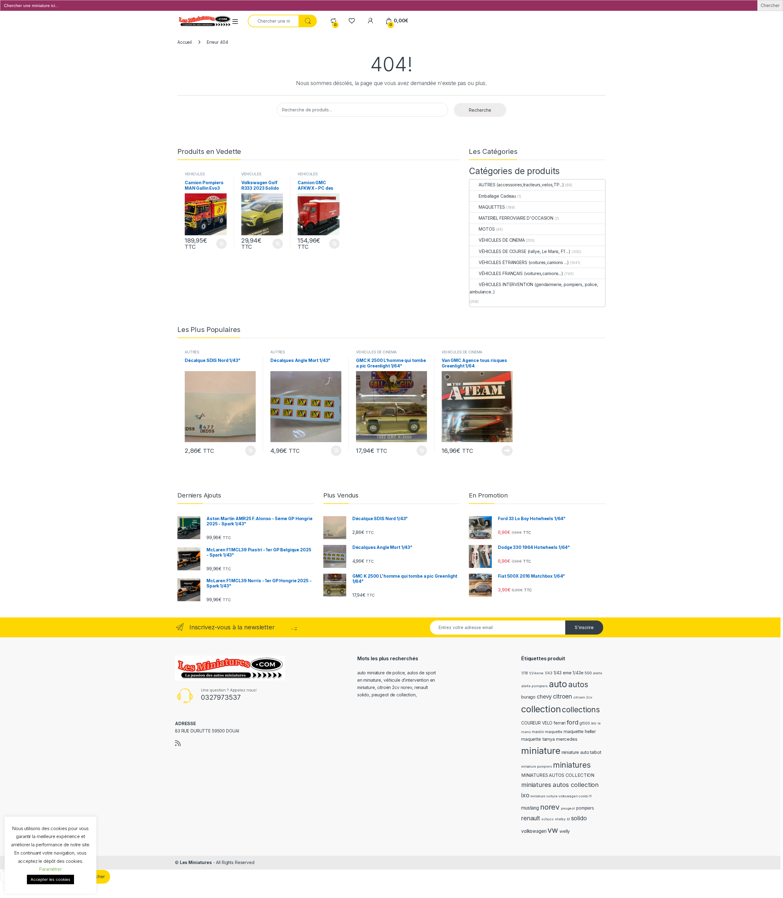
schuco (547, 819)
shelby (560, 819)
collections (580, 709)
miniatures (572, 764)
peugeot (568, 808)
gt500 (584, 723)
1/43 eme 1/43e (569, 672)
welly (564, 831)
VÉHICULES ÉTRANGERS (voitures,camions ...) (524, 262)
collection (541, 709)
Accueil (184, 42)
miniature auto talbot (581, 752)
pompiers (585, 808)
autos (578, 684)
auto (558, 684)
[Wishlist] (351, 21)
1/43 (548, 673)
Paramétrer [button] (50, 869)
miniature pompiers (536, 767)
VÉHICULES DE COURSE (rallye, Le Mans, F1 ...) (524, 251)
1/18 (524, 673)
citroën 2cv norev (394, 687)
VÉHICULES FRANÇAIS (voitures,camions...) (521, 273)
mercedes (566, 739)
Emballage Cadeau (497, 196)
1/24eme (536, 673)
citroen (562, 696)
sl (568, 819)
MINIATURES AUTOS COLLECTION (557, 775)
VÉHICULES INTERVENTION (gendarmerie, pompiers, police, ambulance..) (533, 288)
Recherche (480, 110)
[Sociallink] (178, 743)
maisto (538, 732)
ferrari (560, 722)
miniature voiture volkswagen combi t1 (561, 796)
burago (528, 696)
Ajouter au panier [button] (220, 244)
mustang (530, 808)
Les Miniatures (196, 862)
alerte (597, 673)
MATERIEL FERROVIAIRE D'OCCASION (516, 218)
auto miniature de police (381, 672)
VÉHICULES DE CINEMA (502, 240)
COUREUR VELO (536, 723)
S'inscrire (584, 627)
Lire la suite (507, 450)
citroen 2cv (582, 697)
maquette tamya (538, 739)
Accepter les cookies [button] (50, 879)
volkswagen (534, 831)
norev (550, 807)
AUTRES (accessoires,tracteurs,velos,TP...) (521, 184)
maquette (553, 731)
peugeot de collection (394, 694)
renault (530, 818)
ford (572, 722)
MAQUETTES (492, 207)
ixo (594, 723)
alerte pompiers (534, 686)
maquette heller (580, 731)
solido (579, 818)
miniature (540, 750)
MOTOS (487, 229)
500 (588, 673)
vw (552, 830)
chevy (544, 696)
